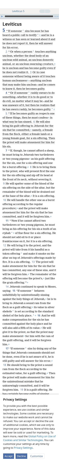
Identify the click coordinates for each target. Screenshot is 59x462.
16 (39, 315)
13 (33, 262)
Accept (9, 456)
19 (22, 389)
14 (7, 286)
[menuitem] (5, 4)
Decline (21, 456)
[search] (55, 4)
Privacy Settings (23, 447)
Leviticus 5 (18, 11)
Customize (36, 456)
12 (4, 245)
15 (14, 290)
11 (7, 220)
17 (7, 348)
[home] (5, 4)
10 (4, 200)
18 (4, 365)
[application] (29, 16)
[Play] (2, 16)
